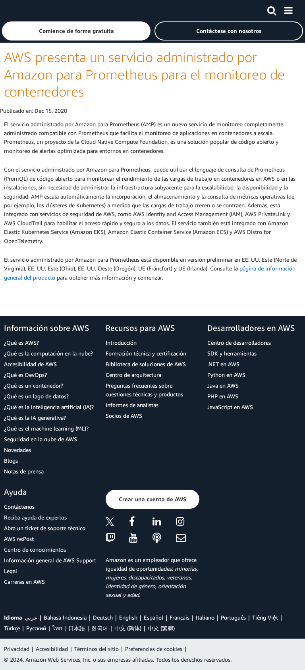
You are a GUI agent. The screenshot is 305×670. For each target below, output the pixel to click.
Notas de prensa (24, 471)
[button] (76, 31)
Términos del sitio (96, 648)
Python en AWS (226, 374)
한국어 (99, 628)
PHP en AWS (222, 396)
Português (233, 617)
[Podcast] (164, 538)
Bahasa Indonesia (65, 617)
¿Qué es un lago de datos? (36, 396)
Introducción (121, 342)
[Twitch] (117, 538)
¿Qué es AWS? (21, 342)
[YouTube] (140, 538)
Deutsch (103, 617)
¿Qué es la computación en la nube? (48, 353)
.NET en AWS (223, 364)
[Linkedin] (164, 523)
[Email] (187, 538)
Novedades (17, 449)
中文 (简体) (127, 628)
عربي (31, 617)
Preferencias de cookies (153, 648)
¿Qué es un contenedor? (33, 385)
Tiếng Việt (265, 617)
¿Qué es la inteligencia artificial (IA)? (49, 407)
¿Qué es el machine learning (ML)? (46, 428)
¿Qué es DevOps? (25, 374)
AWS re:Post (19, 538)
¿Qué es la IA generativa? (35, 417)
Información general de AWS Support (50, 560)
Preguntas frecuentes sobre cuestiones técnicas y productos (144, 390)
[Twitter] (117, 523)
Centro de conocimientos (35, 549)
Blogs (11, 460)
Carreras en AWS (24, 581)
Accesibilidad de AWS (30, 364)
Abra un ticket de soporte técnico (44, 528)
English (128, 617)
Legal (10, 571)
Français (179, 617)
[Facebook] (140, 523)
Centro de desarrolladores (239, 342)
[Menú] (288, 9)
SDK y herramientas (232, 353)
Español (153, 617)
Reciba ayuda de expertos (35, 517)
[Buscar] (271, 9)
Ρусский (36, 628)
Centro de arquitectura (133, 374)
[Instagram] (187, 523)
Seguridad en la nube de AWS (40, 439)
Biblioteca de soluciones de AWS (146, 364)
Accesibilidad (52, 648)
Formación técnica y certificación (146, 353)
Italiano (205, 617)
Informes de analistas (132, 405)
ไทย (57, 628)
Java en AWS (223, 385)
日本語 (76, 628)
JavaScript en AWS (230, 407)
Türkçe (12, 628)
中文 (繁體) (161, 628)
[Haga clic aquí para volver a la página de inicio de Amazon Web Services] (20, 10)
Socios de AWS (124, 415)
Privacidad (16, 648)
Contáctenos (19, 506)
